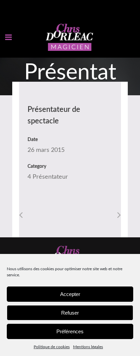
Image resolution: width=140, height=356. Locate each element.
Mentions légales (88, 347)
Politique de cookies (52, 347)
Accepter (70, 294)
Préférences (70, 331)
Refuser (70, 313)
